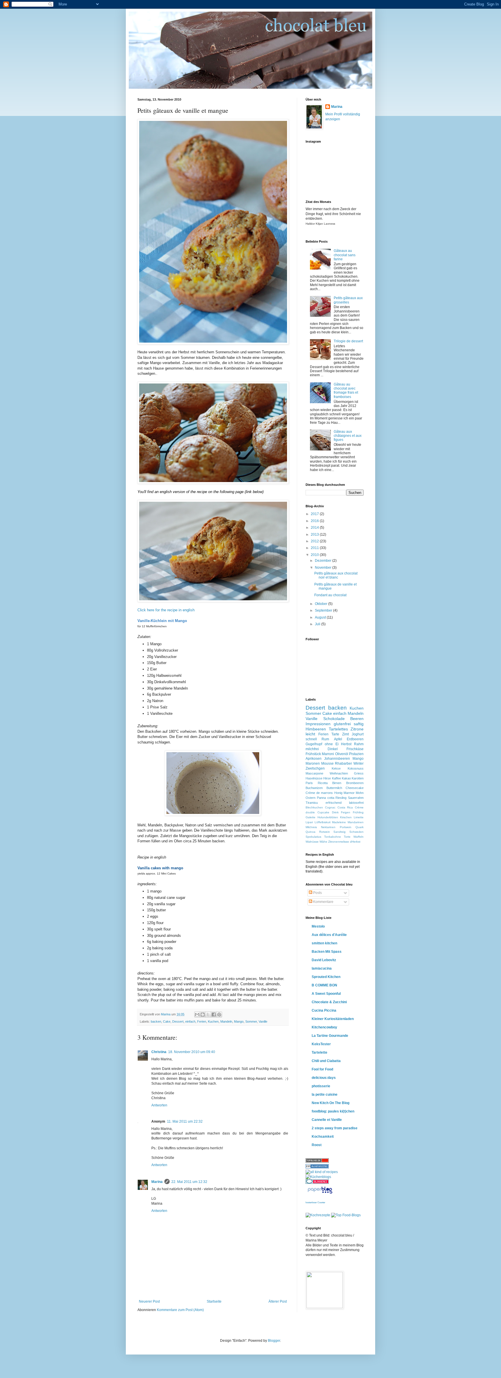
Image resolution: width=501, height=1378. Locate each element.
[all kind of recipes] (322, 1172)
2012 (315, 541)
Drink (335, 812)
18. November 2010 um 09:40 (191, 1052)
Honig (338, 793)
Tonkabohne (332, 836)
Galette (310, 817)
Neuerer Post (149, 1301)
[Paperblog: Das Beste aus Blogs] (320, 1194)
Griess (359, 773)
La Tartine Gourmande (330, 1036)
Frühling (358, 812)
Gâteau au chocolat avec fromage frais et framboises (346, 390)
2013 (315, 534)
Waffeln (358, 836)
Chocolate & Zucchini (329, 1002)
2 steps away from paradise (334, 1128)
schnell (311, 739)
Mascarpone (314, 773)
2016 (315, 521)
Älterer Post (277, 1301)
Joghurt (358, 734)
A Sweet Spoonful (326, 994)
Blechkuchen (314, 807)
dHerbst (355, 841)
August (321, 617)
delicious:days (324, 1078)
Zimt (345, 734)
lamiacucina (322, 968)
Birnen (336, 783)
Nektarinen (328, 827)
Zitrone (357, 729)
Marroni (328, 754)
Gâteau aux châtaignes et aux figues (348, 436)
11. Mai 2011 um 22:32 (185, 1121)
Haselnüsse (314, 778)
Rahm (359, 744)
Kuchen (213, 1021)
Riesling (340, 797)
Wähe (323, 841)
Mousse (327, 763)
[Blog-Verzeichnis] (317, 1183)
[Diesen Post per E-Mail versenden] (197, 1014)
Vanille (263, 1021)
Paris (309, 783)
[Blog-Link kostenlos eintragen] (318, 1177)
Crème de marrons (319, 793)
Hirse (327, 778)
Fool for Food (322, 1069)
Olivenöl (341, 754)
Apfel (338, 739)
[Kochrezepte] (318, 1215)
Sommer (251, 1021)
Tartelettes (338, 729)
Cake (166, 1021)
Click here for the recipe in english (166, 610)
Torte (347, 836)
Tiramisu (312, 802)
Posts (317, 893)
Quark (359, 827)
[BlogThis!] (203, 1014)
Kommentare (322, 902)
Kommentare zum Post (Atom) (180, 1310)
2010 (315, 555)
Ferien (201, 1021)
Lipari (309, 822)
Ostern (310, 797)
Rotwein (324, 831)
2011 (315, 548)
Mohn (360, 793)
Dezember (323, 561)
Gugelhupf (314, 744)
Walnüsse (312, 841)
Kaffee (336, 778)
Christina (158, 1052)
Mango (239, 1021)
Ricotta (323, 783)
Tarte (335, 734)
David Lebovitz (324, 960)
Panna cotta (325, 797)
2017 (315, 514)
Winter (358, 763)
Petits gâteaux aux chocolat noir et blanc (335, 575)
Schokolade (334, 718)
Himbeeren (316, 729)
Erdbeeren (355, 739)
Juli (318, 624)
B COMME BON (324, 985)
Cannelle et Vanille (327, 1120)
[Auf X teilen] (208, 1014)
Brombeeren (355, 783)
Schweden (356, 831)
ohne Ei (332, 744)
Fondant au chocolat (330, 595)
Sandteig (339, 831)
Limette (359, 817)
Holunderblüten (327, 817)
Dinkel (333, 749)
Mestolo (318, 926)
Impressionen (318, 723)
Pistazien (356, 754)
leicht (310, 734)
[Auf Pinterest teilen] (219, 1014)
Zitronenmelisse (338, 841)
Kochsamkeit (323, 1137)
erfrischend (334, 802)
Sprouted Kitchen (326, 977)
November (323, 568)
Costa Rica (345, 807)
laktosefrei (356, 802)
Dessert (178, 1021)
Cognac (330, 807)
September (324, 610)
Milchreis (311, 827)
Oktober (321, 604)
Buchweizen (314, 788)
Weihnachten (339, 773)
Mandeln (226, 1021)
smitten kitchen (324, 943)
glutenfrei (342, 723)
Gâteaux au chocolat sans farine (344, 255)
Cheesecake (355, 788)
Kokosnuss (356, 768)
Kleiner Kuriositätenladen (333, 1019)
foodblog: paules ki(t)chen (333, 1111)
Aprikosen (314, 759)
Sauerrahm (356, 797)
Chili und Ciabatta (326, 1061)
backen (156, 1021)
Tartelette (319, 1052)
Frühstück (313, 754)
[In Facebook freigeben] (214, 1014)
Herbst (346, 744)
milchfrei (312, 749)
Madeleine (339, 822)
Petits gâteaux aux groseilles (348, 300)
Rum (325, 739)
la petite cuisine (324, 1094)
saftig (359, 723)
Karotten (358, 778)
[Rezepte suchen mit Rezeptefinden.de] (346, 1215)
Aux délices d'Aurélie (329, 935)
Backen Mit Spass (327, 952)
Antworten (159, 1105)
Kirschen (346, 817)
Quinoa (310, 831)
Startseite (214, 1301)
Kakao (346, 778)
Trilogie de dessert (348, 341)
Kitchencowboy (324, 1027)
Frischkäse (355, 749)
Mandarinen (356, 822)
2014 (315, 528)
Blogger (274, 1341)
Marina (157, 1182)
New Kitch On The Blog (330, 1103)
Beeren (357, 718)
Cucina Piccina (324, 1010)
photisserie (321, 1086)
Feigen (345, 812)
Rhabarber (343, 763)
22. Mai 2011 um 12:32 (189, 1182)
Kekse (336, 768)
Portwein (345, 827)
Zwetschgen (315, 768)
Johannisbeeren (337, 759)
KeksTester (321, 1044)
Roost (317, 1145)
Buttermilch (334, 788)
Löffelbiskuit (323, 822)
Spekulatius (313, 836)
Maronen (313, 763)
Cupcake (323, 812)
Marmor (349, 793)
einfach (190, 1021)
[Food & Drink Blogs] (317, 1167)
